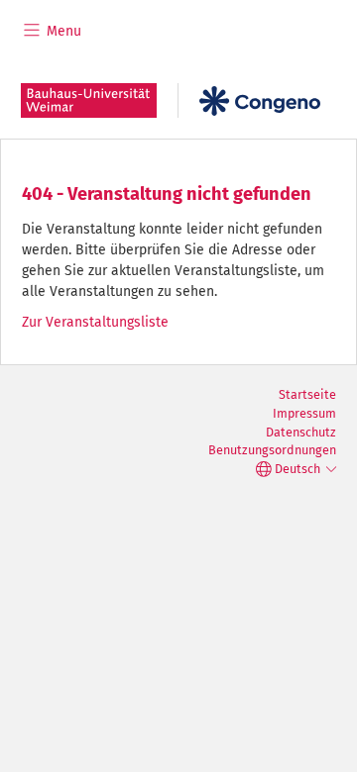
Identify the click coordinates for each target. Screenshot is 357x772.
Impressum (304, 413)
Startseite (307, 394)
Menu (62, 31)
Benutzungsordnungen (272, 449)
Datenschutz (301, 432)
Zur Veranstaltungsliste (95, 322)
